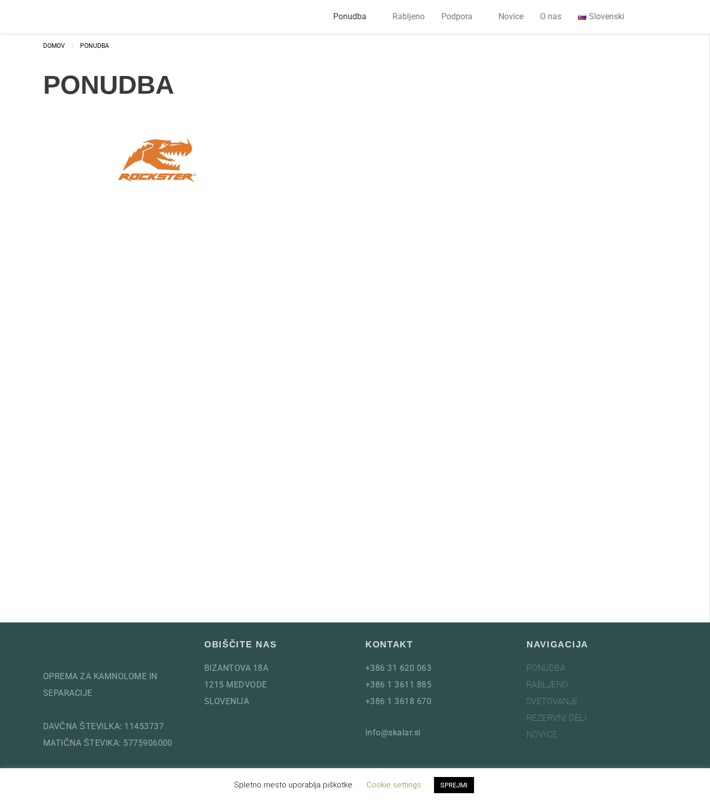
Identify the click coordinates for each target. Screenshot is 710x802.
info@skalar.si (393, 732)
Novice (510, 16)
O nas (550, 16)
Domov (54, 45)
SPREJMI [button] (454, 785)
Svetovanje (552, 701)
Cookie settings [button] (393, 785)
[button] (654, 16)
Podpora (456, 16)
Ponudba (349, 16)
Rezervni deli (557, 718)
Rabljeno (408, 16)
